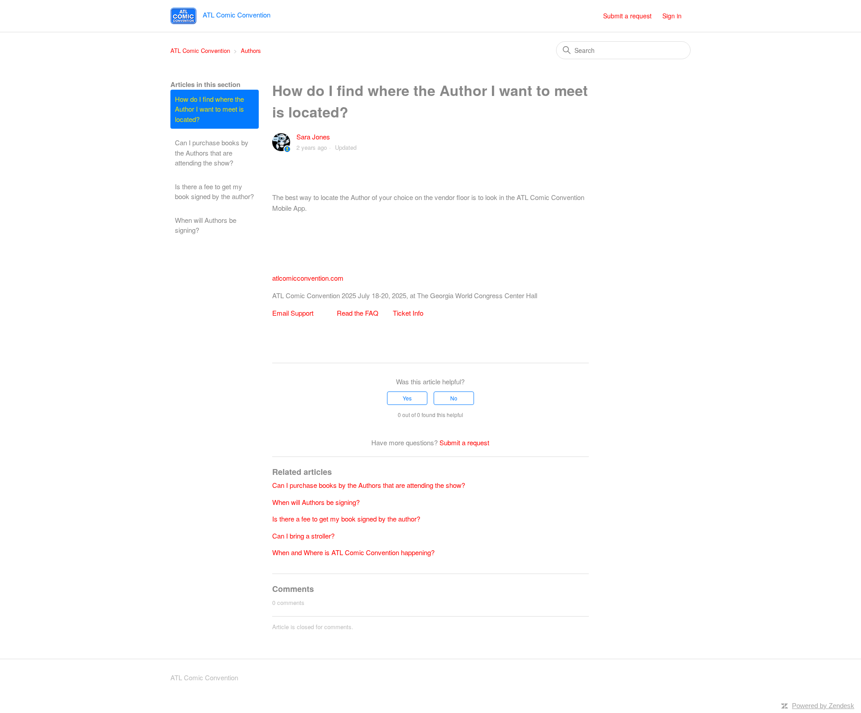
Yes (407, 398)
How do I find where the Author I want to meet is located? (209, 109)
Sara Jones (313, 136)
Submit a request (627, 15)
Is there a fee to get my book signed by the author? (214, 191)
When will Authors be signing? (205, 225)
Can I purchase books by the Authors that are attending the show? (211, 152)
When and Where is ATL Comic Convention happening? (353, 552)
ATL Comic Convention (200, 50)
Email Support (292, 312)
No (453, 398)
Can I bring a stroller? (303, 535)
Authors (251, 50)
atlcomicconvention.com (308, 278)
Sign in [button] (672, 15)
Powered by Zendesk (823, 705)
